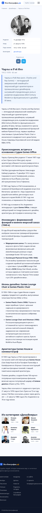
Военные (3, 500)
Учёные (2, 487)
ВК (18, 61)
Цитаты (15, 480)
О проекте (30, 480)
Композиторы (4, 493)
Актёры (2, 480)
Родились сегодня (16, 488)
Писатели (3, 484)
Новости (16, 484)
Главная (4, 8)
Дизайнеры (12, 8)
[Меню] (38, 2)
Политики (3, 490)
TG (24, 61)
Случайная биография (17, 494)
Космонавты (4, 497)
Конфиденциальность (34, 484)
